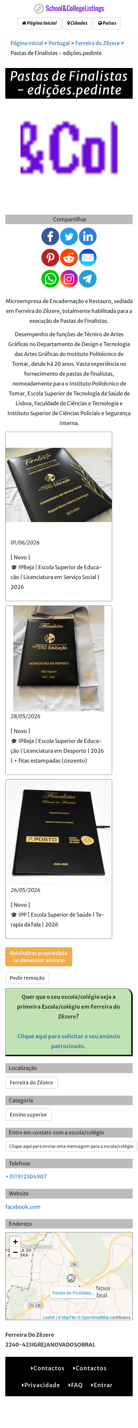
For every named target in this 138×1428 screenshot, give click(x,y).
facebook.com (23, 1207)
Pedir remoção (27, 978)
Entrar (103, 1385)
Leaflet (49, 1317)
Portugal (59, 43)
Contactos (49, 1368)
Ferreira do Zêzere (97, 43)
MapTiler (69, 1317)
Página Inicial (41, 23)
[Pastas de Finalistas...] (71, 1278)
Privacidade (42, 1385)
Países (109, 23)
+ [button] (15, 1241)
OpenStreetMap (95, 1317)
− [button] (15, 1252)
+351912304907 (26, 1176)
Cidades (78, 23)
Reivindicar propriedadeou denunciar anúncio (39, 957)
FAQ (77, 1385)
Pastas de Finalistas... (73, 1292)
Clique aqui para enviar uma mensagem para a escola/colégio (71, 1146)
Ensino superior (28, 1115)
